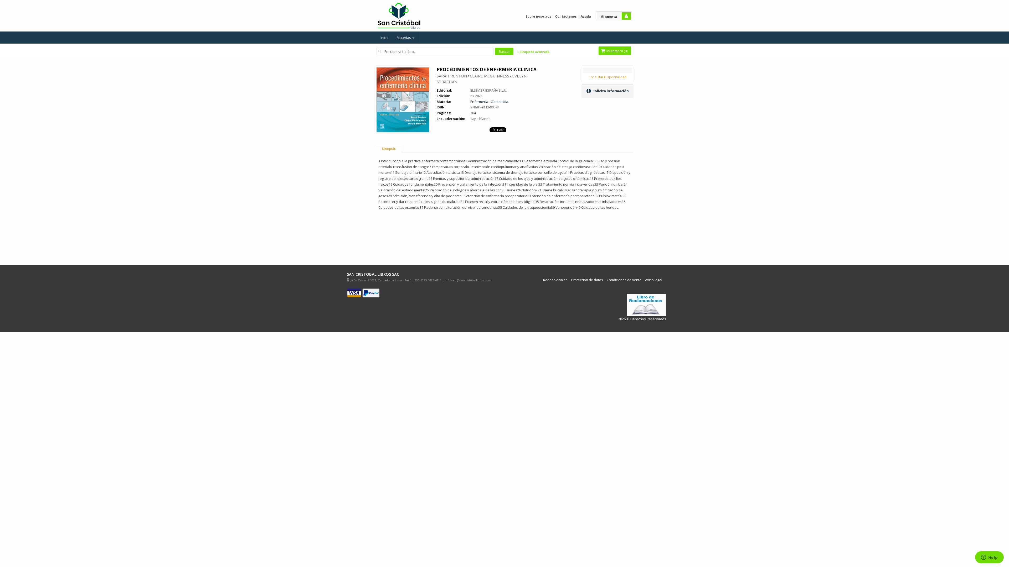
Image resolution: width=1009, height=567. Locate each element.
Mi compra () (616, 51)
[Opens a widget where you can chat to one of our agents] (989, 557)
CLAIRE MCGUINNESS (489, 75)
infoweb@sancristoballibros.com (468, 280)
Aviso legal (653, 280)
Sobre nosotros (538, 16)
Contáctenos (566, 16)
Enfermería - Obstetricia (489, 101)
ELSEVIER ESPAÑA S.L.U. (488, 90)
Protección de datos (587, 280)
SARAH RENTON (452, 75)
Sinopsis (389, 148)
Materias (404, 37)
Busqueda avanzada (534, 52)
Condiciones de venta (624, 280)
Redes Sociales (555, 280)
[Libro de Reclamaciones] (646, 305)
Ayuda (586, 16)
